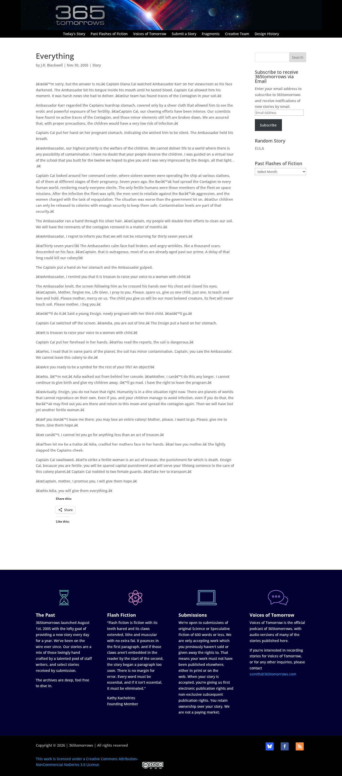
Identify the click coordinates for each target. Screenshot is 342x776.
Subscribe (268, 125)
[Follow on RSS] (300, 746)
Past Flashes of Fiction (109, 34)
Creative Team (237, 34)
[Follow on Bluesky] (270, 746)
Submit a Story (184, 34)
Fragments (211, 34)
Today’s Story (74, 34)
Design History (267, 34)
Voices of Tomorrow (149, 34)
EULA (259, 148)
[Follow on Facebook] (285, 746)
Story (96, 65)
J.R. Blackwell (52, 65)
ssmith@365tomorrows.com (273, 674)
